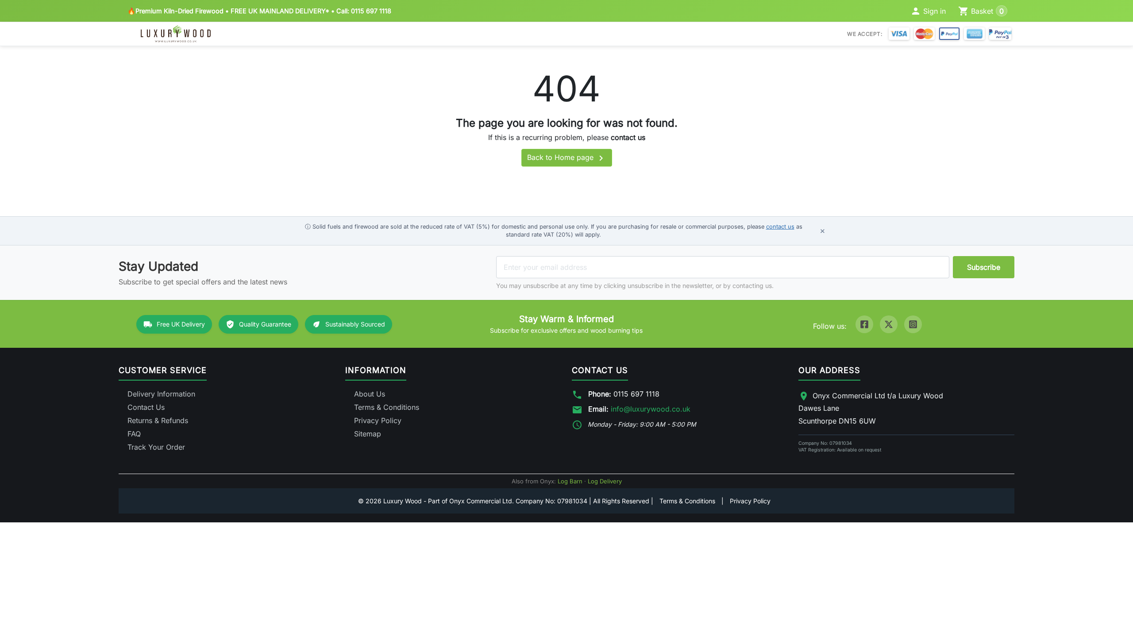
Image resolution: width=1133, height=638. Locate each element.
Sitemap (367, 433)
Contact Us (146, 407)
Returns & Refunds (157, 420)
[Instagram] (913, 324)
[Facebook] (864, 324)
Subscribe (983, 267)
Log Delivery (605, 481)
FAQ (134, 433)
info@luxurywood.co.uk (650, 409)
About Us (369, 393)
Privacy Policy (377, 420)
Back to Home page (566, 158)
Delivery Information (161, 393)
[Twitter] (889, 324)
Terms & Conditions (386, 407)
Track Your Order (156, 447)
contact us (628, 137)
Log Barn (570, 481)
